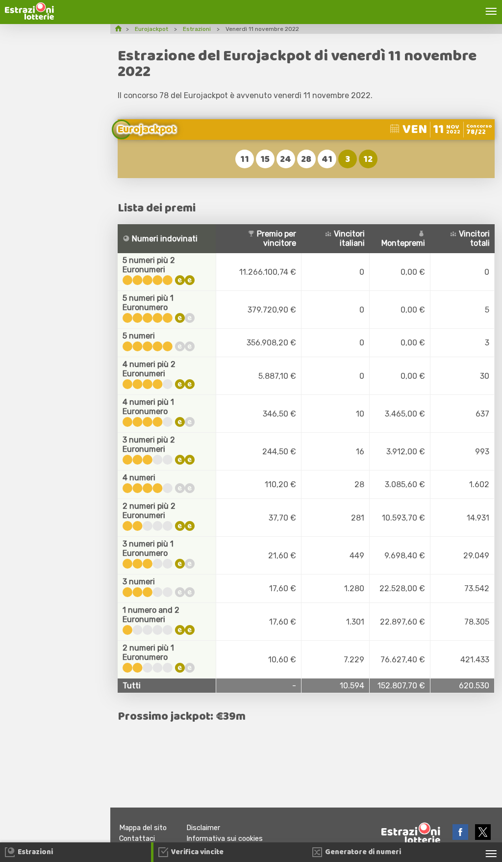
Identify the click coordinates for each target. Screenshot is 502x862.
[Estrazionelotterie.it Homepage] (29, 17)
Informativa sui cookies (224, 839)
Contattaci (137, 839)
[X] (483, 837)
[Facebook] (461, 837)
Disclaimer (203, 828)
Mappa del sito (143, 828)
